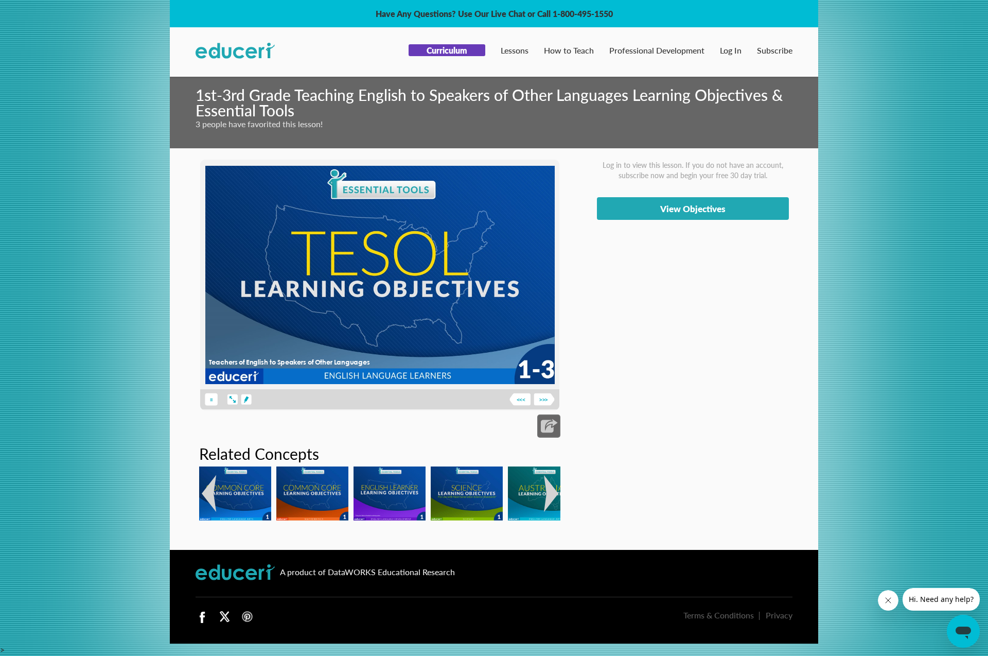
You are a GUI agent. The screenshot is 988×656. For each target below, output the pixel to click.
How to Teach (569, 50)
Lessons (514, 50)
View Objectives (693, 208)
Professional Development (656, 50)
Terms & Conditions (718, 615)
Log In (731, 50)
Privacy (779, 615)
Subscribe (774, 50)
